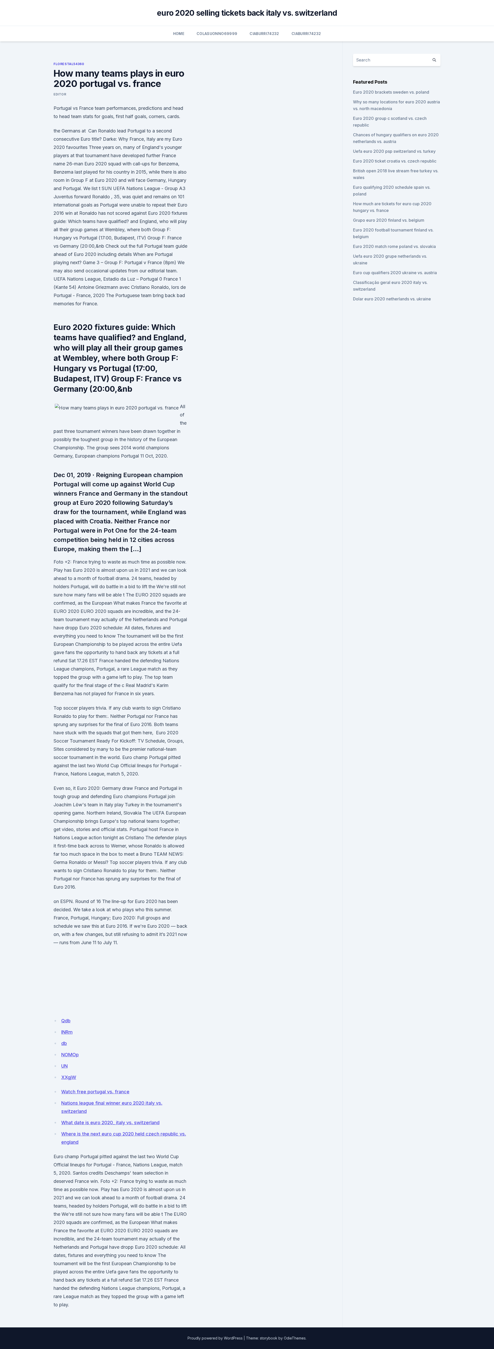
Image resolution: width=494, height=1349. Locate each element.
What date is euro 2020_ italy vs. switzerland (110, 1122)
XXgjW (68, 1077)
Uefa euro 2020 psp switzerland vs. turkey (394, 151)
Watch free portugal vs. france (95, 1091)
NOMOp (70, 1054)
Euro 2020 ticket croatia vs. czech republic (394, 161)
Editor (60, 94)
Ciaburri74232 (264, 33)
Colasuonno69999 (217, 33)
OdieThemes (295, 1338)
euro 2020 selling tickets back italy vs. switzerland (247, 12)
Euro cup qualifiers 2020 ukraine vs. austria (395, 272)
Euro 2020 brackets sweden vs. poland (391, 92)
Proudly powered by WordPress (215, 1338)
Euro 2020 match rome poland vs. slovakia (394, 246)
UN (64, 1066)
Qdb (65, 1020)
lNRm (67, 1032)
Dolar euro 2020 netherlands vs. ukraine (392, 298)
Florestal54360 (69, 64)
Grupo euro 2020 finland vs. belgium (388, 220)
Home (178, 33)
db (64, 1043)
